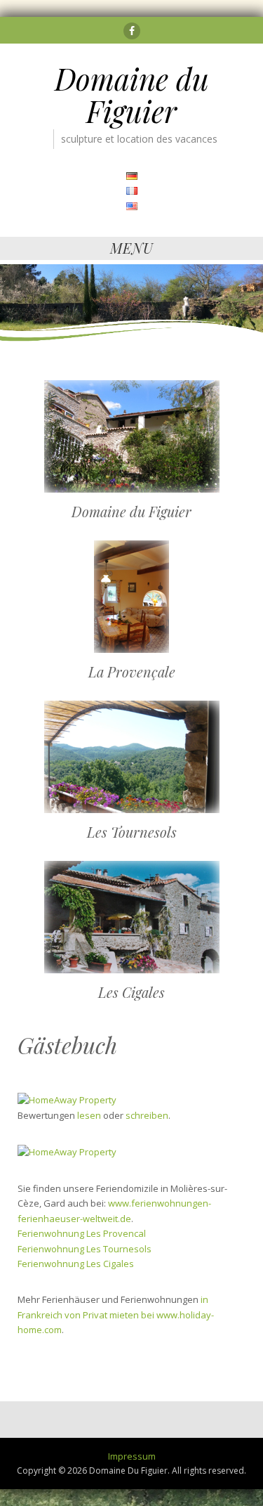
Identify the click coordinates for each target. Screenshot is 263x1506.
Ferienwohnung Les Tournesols (84, 1248)
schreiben (147, 1115)
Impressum (132, 1456)
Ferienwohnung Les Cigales (76, 1263)
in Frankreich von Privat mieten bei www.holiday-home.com (116, 1314)
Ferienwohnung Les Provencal (82, 1233)
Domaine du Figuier (132, 95)
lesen (89, 1115)
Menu (132, 247)
